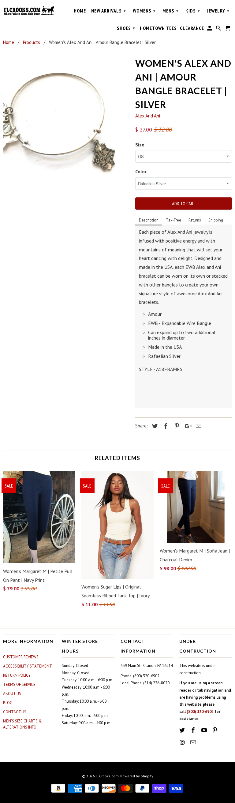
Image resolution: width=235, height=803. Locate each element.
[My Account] (210, 29)
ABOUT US (12, 693)
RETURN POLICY (17, 675)
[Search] (219, 29)
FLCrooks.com (107, 776)
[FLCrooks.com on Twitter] (182, 730)
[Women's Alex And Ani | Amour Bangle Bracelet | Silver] (66, 118)
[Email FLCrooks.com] (193, 742)
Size (139, 145)
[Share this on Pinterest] (176, 426)
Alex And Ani (147, 116)
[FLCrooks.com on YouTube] (204, 730)
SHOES (126, 28)
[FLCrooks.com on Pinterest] (215, 730)
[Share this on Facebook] (165, 426)
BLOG (8, 702)
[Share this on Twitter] (154, 426)
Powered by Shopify (136, 776)
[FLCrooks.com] (29, 10)
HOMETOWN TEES (158, 28)
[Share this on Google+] (187, 426)
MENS (170, 11)
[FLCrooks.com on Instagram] (182, 742)
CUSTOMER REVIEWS (21, 657)
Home (80, 11)
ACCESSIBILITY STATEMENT (27, 666)
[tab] (148, 220)
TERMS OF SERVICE (19, 684)
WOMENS (144, 11)
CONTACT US (14, 712)
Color (141, 171)
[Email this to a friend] (198, 426)
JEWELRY (218, 11)
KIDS (192, 11)
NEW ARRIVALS (108, 11)
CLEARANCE (192, 28)
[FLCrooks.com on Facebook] (193, 730)
